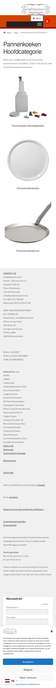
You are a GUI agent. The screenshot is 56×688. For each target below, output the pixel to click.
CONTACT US (9, 273)
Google (41, 485)
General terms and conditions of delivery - (23, 509)
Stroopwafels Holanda (14, 453)
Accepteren (28, 661)
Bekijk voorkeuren (28, 677)
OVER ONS (8, 472)
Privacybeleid (9, 525)
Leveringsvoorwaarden (14, 521)
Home (9, 32)
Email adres (12, 607)
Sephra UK (8, 445)
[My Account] (47, 21)
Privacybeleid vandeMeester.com (28, 684)
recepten (13, 497)
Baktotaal (8, 449)
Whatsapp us (9, 460)
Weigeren (28, 669)
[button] (51, 631)
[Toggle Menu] (39, 24)
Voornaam (11, 617)
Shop (16, 32)
